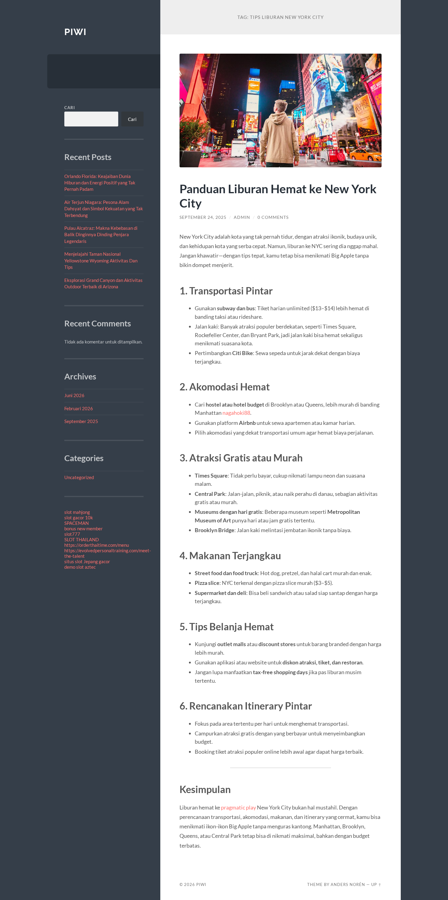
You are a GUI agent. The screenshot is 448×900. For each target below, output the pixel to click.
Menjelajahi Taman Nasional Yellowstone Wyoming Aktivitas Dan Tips (100, 260)
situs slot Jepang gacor (87, 561)
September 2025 (81, 421)
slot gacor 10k (78, 517)
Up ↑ (376, 884)
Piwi (75, 32)
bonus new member (83, 528)
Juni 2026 (74, 395)
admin (242, 217)
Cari (69, 107)
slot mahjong (77, 512)
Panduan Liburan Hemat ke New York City (278, 195)
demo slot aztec (80, 567)
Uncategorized (79, 477)
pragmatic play (238, 807)
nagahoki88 (236, 412)
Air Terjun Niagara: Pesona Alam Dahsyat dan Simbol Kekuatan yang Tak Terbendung (103, 208)
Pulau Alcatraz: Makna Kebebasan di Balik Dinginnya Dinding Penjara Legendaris (100, 234)
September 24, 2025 (203, 217)
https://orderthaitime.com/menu (96, 545)
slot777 (72, 534)
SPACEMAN (76, 523)
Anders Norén (348, 884)
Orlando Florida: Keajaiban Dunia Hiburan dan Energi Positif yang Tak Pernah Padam (99, 182)
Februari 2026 (78, 408)
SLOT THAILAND (81, 539)
